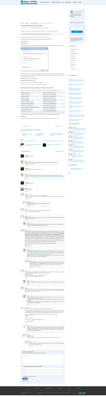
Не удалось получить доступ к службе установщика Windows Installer (75, 102)
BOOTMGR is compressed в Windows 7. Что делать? (54, 145)
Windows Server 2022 (74, 49)
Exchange (75, 2)
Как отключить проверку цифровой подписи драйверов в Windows (33, 145)
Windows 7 (28, 23)
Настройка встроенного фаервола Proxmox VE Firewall (76, 107)
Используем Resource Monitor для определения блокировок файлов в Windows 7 (56, 134)
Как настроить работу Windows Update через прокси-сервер (40, 134)
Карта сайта (78, 388)
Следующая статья (58, 126)
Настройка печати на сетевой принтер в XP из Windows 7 (53, 140)
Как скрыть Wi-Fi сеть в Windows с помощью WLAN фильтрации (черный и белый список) (77, 116)
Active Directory (73, 58)
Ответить (26, 158)
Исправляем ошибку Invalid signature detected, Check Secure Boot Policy (75, 94)
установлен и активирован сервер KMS (44, 37)
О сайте (79, 2)
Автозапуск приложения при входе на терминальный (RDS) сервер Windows (75, 98)
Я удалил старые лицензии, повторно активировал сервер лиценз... (77, 156)
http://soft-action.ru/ (78, 40)
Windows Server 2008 (34, 23)
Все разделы (73, 69)
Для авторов (37, 388)
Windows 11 (73, 51)
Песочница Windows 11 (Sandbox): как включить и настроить (75, 111)
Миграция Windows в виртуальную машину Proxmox (76, 85)
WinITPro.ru (23, 23)
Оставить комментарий (59, 151)
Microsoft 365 (73, 64)
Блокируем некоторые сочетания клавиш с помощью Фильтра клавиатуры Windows (76, 80)
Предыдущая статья (27, 126)
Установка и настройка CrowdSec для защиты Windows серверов (75, 120)
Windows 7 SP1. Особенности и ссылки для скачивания (27, 134)
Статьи (69, 388)
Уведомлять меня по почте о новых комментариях (32, 366)
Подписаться (77, 31)
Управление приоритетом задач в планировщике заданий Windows (75, 89)
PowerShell (73, 60)
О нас (28, 388)
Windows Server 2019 (74, 53)
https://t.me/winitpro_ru (78, 11)
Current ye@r (24, 380)
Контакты (60, 388)
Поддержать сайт (49, 388)
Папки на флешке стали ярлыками (31, 140)
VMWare (72, 67)
